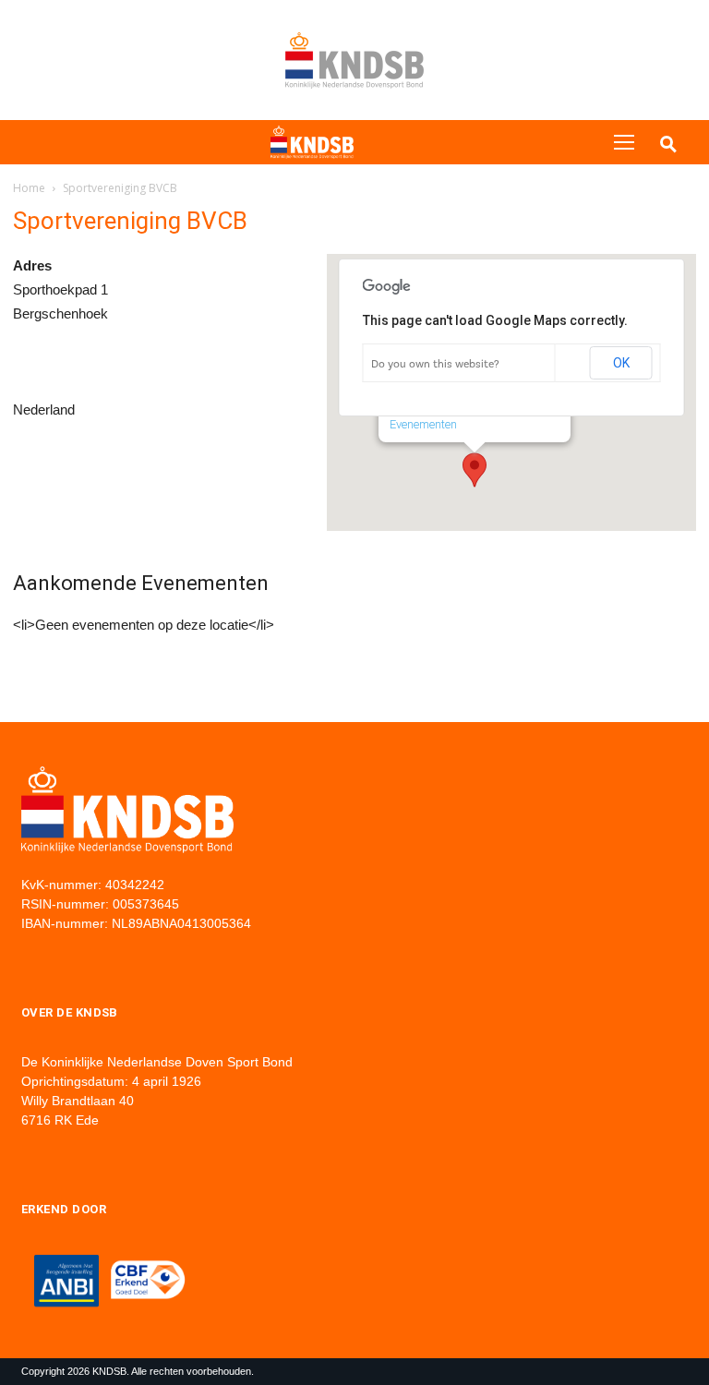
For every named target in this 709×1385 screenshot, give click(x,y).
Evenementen (423, 424)
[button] (475, 470)
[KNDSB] (312, 143)
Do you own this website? (435, 363)
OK (621, 362)
